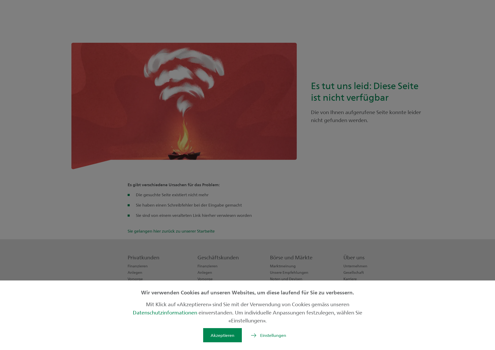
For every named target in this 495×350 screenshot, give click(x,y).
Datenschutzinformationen (166, 312)
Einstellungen (273, 335)
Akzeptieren (222, 335)
